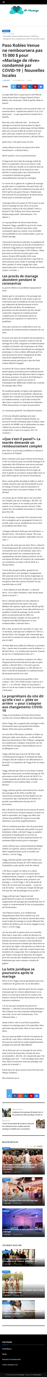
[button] (4, 2)
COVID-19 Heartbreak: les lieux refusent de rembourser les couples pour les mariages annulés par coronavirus (18, 1126)
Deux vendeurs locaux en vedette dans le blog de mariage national (23, 1291)
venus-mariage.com (10, 1365)
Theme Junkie (37, 1375)
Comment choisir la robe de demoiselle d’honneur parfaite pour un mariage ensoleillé (20, 1166)
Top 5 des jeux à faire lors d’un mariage (20, 1200)
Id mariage (20, 1375)
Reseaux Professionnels (11, 1359)
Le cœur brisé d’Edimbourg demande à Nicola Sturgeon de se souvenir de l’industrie (23, 1260)
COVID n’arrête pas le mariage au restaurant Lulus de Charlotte (23, 1312)
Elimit (4, 1354)
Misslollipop (6, 1349)
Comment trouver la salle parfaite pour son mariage (22, 1230)
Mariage (6, 31)
